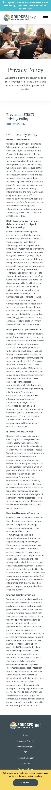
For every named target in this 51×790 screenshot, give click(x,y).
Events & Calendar (25, 758)
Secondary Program (25, 741)
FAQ (25, 752)
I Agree (25, 783)
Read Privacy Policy (15, 123)
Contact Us (26, 763)
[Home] (15, 18)
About (25, 735)
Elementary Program (26, 746)
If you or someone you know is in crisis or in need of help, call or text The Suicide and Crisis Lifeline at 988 (26, 5)
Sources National (25, 769)
